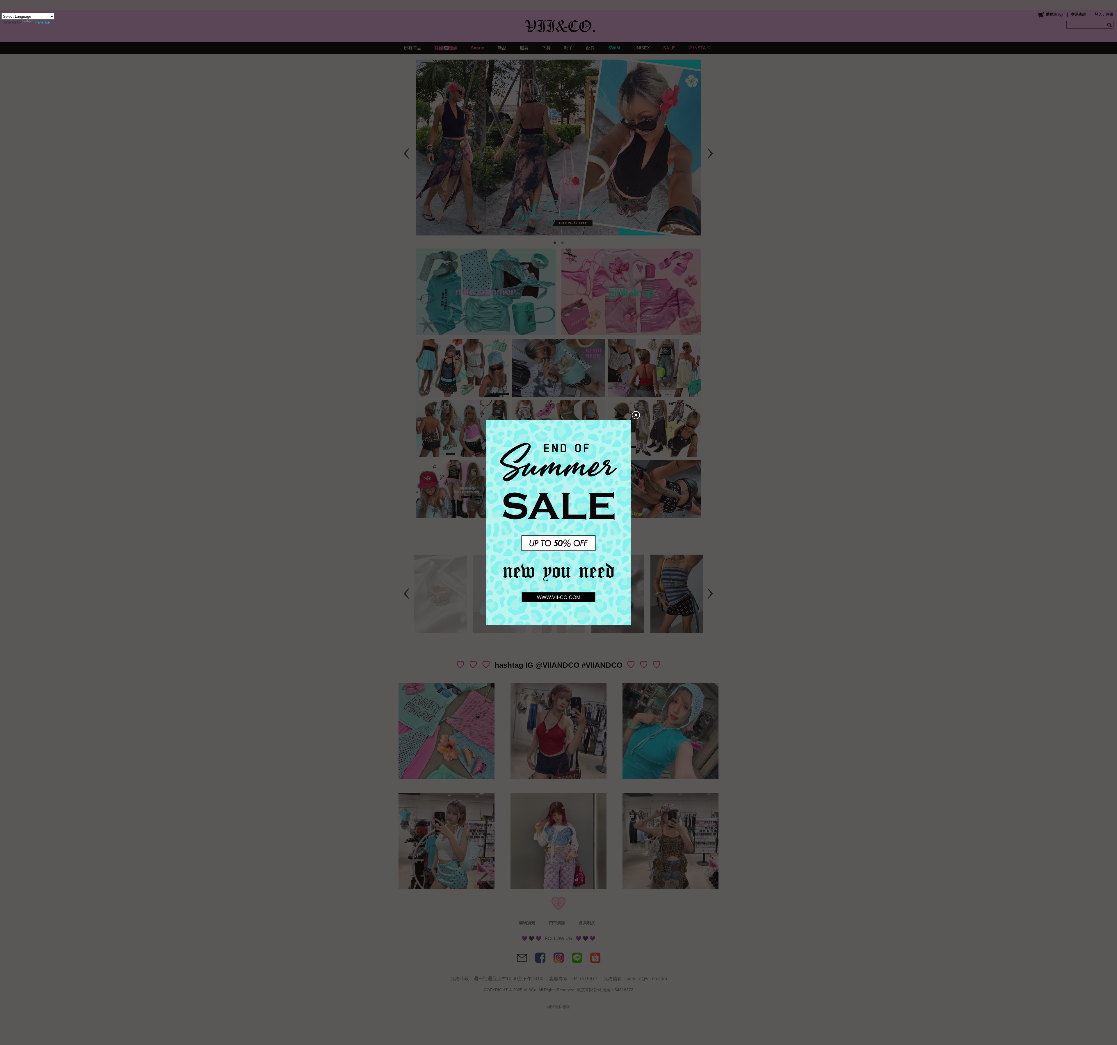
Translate (42, 22)
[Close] (635, 415)
